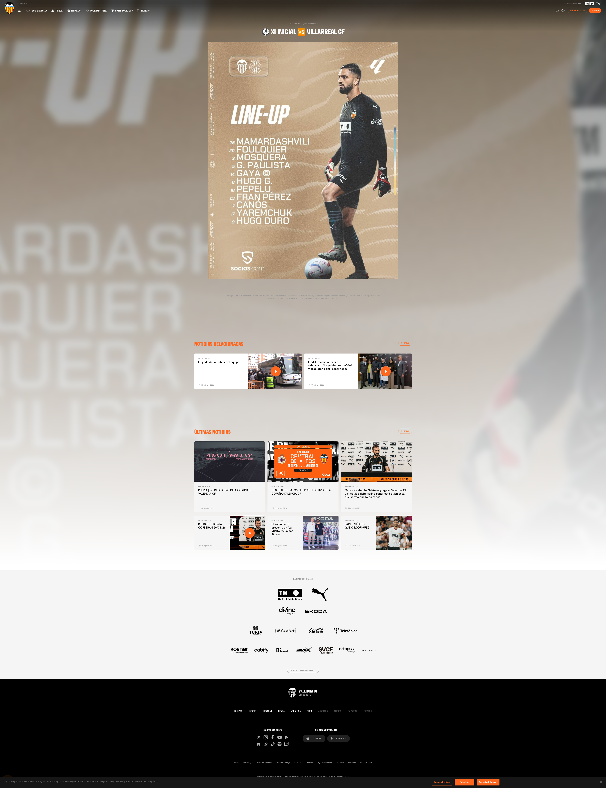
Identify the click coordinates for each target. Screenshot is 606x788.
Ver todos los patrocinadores (303, 670)
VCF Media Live (204, 520)
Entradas (76, 10)
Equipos (238, 711)
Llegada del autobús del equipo (219, 362)
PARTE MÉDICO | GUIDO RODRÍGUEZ (357, 525)
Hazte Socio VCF (123, 10)
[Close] (600, 782)
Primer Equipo (204, 486)
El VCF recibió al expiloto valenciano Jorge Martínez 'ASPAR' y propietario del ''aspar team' (330, 365)
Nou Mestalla (39, 10)
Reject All (464, 782)
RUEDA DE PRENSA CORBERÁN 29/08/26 (212, 525)
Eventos (368, 711)
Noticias (146, 10)
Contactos (298, 762)
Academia (323, 711)
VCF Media (296, 711)
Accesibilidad (366, 762)
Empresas (352, 711)
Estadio (252, 711)
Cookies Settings (283, 762)
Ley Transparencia (325, 762)
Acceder (595, 10)
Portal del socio (577, 10)
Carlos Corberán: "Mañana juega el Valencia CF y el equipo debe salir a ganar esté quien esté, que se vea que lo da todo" (376, 493)
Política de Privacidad (346, 762)
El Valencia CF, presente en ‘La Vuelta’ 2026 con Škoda (282, 529)
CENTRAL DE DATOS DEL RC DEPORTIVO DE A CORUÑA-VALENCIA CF (301, 491)
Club (309, 711)
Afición (338, 711)
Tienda (58, 10)
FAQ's (236, 762)
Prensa (310, 762)
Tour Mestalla (98, 10)
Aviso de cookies (264, 762)
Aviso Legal (248, 762)
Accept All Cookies (488, 782)
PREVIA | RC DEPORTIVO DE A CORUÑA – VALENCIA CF (224, 491)
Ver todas (405, 343)
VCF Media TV (204, 358)
